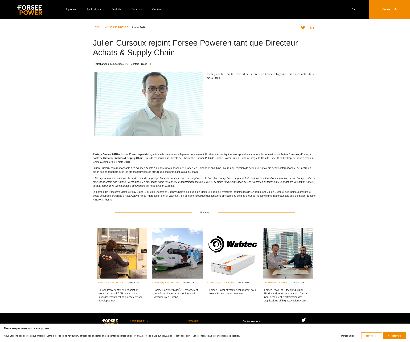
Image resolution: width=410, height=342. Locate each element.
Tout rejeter (371, 335)
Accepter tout (394, 335)
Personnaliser (348, 335)
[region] (205, 333)
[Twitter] (304, 320)
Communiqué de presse (111, 27)
